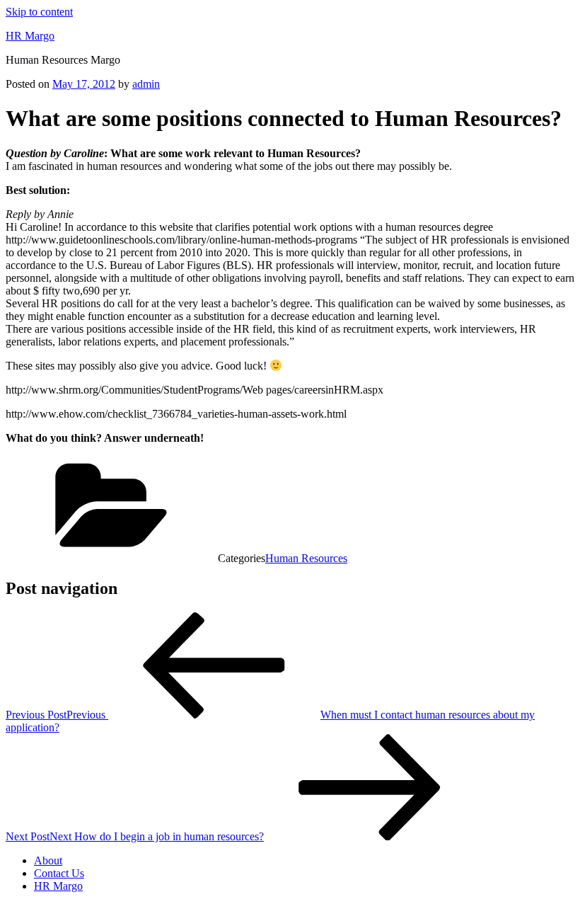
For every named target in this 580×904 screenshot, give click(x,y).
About (48, 860)
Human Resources (306, 558)
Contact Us (59, 873)
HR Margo (30, 36)
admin (146, 84)
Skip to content (39, 12)
